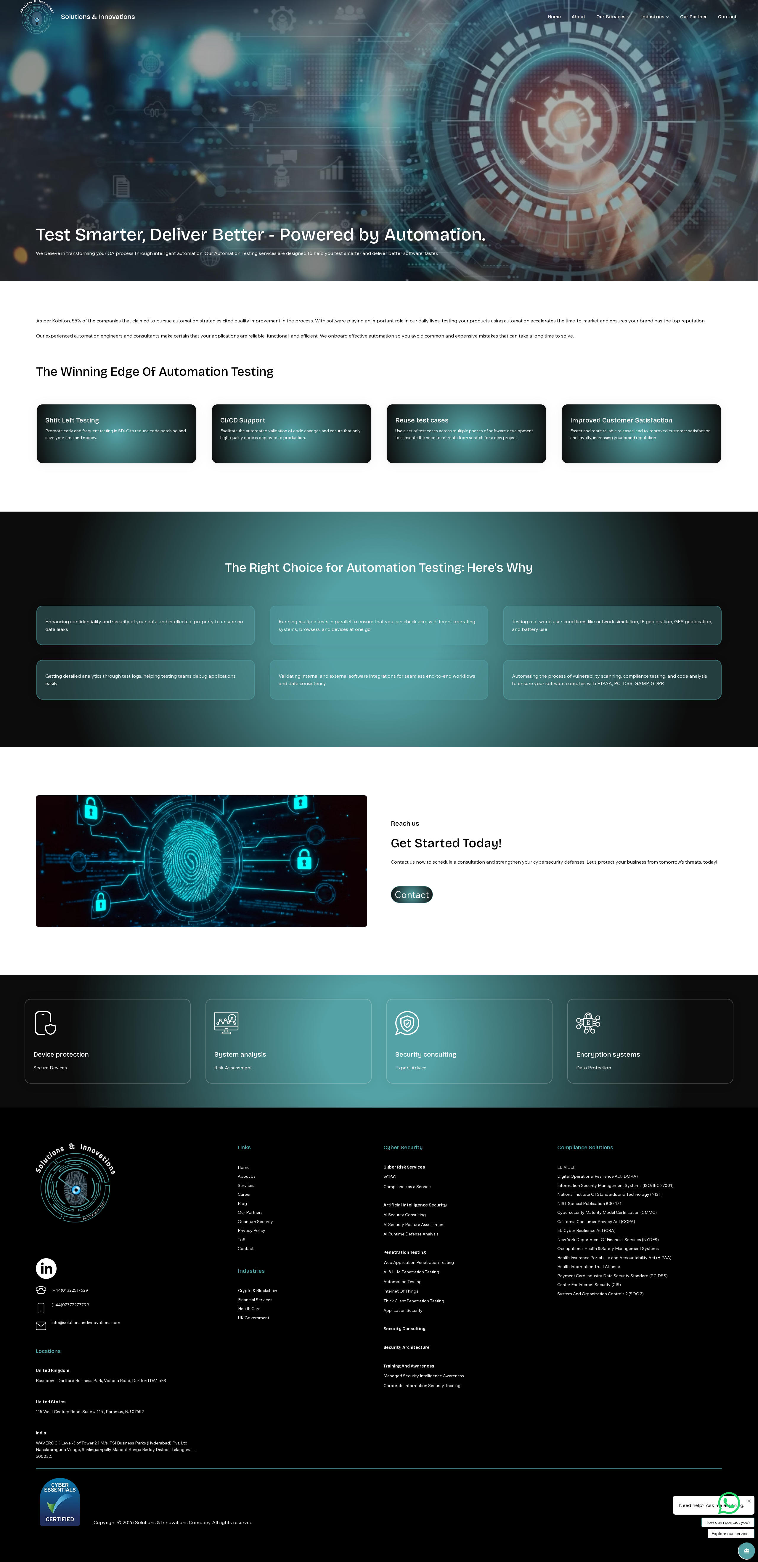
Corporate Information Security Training (421, 1385)
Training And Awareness (408, 1366)
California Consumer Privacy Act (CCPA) (596, 1221)
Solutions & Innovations (98, 17)
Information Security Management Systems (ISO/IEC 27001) (615, 1185)
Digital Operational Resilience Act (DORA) (597, 1176)
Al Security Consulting (404, 1214)
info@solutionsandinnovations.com (86, 1322)
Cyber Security (403, 1147)
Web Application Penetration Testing (418, 1262)
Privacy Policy (251, 1230)
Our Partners (250, 1212)
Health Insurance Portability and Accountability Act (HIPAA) (614, 1257)
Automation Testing (402, 1281)
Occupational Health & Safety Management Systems (608, 1248)
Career (244, 1194)
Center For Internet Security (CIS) (589, 1284)
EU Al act (565, 1167)
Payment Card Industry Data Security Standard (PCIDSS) (612, 1275)
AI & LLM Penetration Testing (411, 1272)
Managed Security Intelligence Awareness (423, 1375)
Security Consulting (404, 1328)
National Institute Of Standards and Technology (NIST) (610, 1194)
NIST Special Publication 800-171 (589, 1203)
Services (246, 1185)
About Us (247, 1176)
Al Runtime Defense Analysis (411, 1234)
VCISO (389, 1176)
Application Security (403, 1310)
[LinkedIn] (46, 1268)
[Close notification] (749, 1501)
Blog (242, 1203)
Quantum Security (255, 1221)
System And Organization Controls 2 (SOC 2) (600, 1293)
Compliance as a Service (407, 1186)
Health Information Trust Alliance (588, 1266)
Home (244, 1167)
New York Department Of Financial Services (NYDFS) (608, 1239)
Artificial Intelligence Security (415, 1205)
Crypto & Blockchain (257, 1290)
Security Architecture (406, 1347)
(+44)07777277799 (70, 1304)
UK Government (253, 1317)
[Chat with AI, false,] (746, 1550)
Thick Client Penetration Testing (413, 1301)
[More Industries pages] (667, 16)
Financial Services (255, 1299)
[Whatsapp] (729, 1503)
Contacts (247, 1248)
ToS (241, 1239)
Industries (251, 1271)
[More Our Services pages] (628, 16)
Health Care (249, 1308)
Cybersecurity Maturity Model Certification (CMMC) (607, 1212)
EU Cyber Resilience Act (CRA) (586, 1230)
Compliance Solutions (585, 1147)
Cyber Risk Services (404, 1167)
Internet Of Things (400, 1291)
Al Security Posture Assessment (414, 1224)
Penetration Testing (404, 1252)
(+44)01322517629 (70, 1290)
